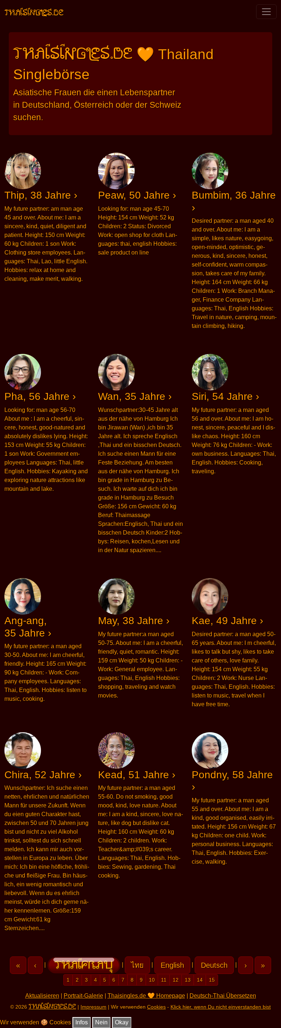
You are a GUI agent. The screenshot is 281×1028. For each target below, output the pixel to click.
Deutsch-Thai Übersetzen (223, 996)
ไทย (137, 965)
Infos (81, 1022)
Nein (101, 1022)
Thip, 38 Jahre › (40, 195)
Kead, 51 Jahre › (136, 774)
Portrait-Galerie (83, 996)
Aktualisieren (42, 996)
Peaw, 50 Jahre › (137, 195)
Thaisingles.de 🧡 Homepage (146, 996)
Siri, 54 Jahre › (225, 396)
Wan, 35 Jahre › (135, 396)
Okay (121, 1022)
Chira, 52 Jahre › (43, 774)
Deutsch (214, 965)
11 (163, 980)
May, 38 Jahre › (133, 620)
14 (200, 980)
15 (212, 980)
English (172, 965)
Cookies (156, 1007)
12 (176, 980)
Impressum (93, 1007)
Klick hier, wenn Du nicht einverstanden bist (221, 1007)
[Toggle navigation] (266, 11)
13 (188, 980)
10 (152, 980)
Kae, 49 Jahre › (227, 620)
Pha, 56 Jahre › (40, 396)
